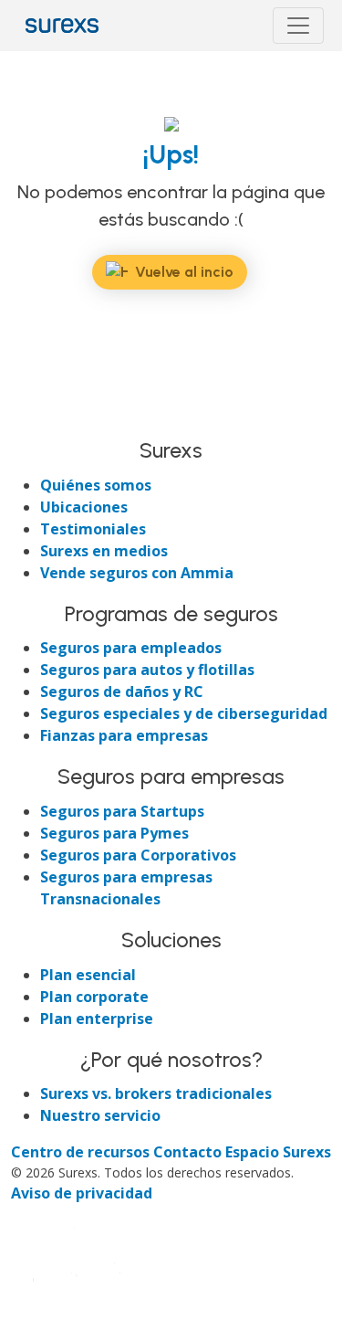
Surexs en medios (104, 551)
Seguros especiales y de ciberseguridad (183, 713)
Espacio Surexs (278, 1152)
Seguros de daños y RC (121, 691)
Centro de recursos (82, 1152)
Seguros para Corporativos (138, 855)
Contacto (189, 1152)
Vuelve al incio (184, 271)
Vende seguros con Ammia (136, 573)
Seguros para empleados (131, 648)
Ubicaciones (84, 507)
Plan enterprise (96, 1018)
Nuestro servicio (100, 1115)
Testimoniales (93, 529)
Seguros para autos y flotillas (147, 670)
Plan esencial (88, 975)
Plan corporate (94, 997)
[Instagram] (93, 419)
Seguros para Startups (122, 811)
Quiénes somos (95, 485)
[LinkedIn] (60, 419)
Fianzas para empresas (124, 735)
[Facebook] (27, 419)
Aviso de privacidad (81, 1193)
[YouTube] (124, 419)
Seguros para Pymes (114, 833)
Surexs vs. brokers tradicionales (156, 1093)
